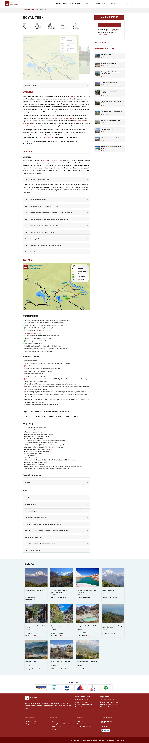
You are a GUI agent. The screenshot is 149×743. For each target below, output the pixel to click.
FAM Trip (80, 721)
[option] (62, 54)
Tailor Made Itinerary (83, 724)
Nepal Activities (76, 3)
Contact (130, 3)
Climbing (113, 3)
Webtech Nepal (119, 740)
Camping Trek (40, 330)
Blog (52, 721)
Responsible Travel (32, 724)
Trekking (89, 3)
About (122, 3)
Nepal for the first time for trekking (62, 118)
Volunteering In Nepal (84, 726)
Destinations (61, 3)
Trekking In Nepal (35, 9)
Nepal (28, 9)
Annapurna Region (30, 333)
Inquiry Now (109, 25)
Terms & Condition (112, 31)
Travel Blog (42, 740)
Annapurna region (48, 137)
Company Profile (31, 721)
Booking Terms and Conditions (61, 724)
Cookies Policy (30, 740)
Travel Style (101, 3)
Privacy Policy (102, 34)
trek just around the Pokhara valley (50, 160)
